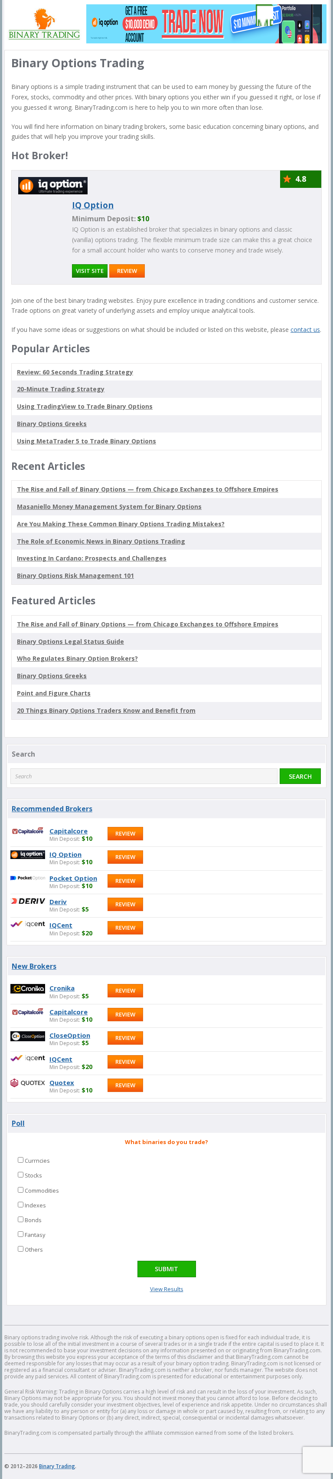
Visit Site (90, 271)
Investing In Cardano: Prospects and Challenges (91, 558)
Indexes (35, 1205)
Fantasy (35, 1235)
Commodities (42, 1190)
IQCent (60, 925)
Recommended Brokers (52, 808)
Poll (18, 1123)
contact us (305, 329)
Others (34, 1249)
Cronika (62, 988)
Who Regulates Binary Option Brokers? (77, 658)
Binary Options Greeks (52, 676)
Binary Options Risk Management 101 (75, 575)
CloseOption (69, 1035)
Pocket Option (73, 878)
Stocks (33, 1175)
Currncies (37, 1160)
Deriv (58, 901)
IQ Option (93, 205)
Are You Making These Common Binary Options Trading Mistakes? (121, 524)
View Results (166, 1289)
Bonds (33, 1220)
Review (127, 271)
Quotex (61, 1082)
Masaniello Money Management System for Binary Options (109, 506)
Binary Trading (57, 1466)
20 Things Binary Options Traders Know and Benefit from (106, 710)
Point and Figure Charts (54, 693)
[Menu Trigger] (262, 15)
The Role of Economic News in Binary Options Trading (101, 541)
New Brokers (34, 966)
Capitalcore (68, 830)
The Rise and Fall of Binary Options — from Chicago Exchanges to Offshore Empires (147, 489)
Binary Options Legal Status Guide (70, 641)
